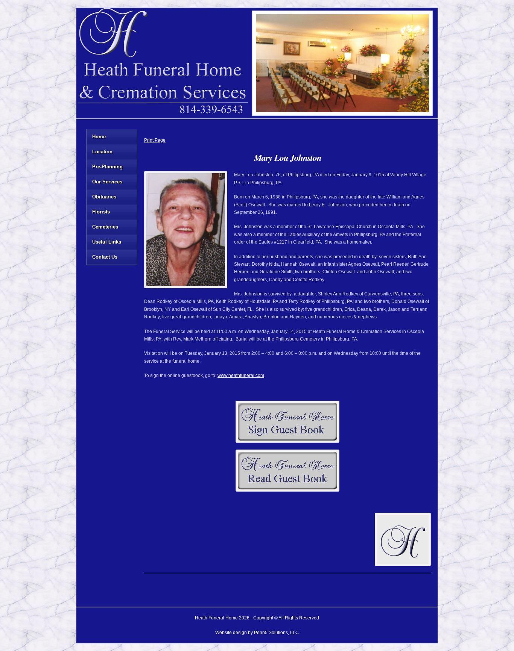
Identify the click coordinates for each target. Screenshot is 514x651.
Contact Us (104, 257)
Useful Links (106, 242)
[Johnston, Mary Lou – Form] (287, 422)
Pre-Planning (107, 167)
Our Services (107, 182)
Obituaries (104, 197)
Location (102, 151)
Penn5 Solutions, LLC (276, 632)
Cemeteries (105, 227)
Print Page (155, 140)
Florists (101, 212)
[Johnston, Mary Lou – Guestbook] (287, 471)
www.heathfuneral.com (240, 375)
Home (99, 136)
